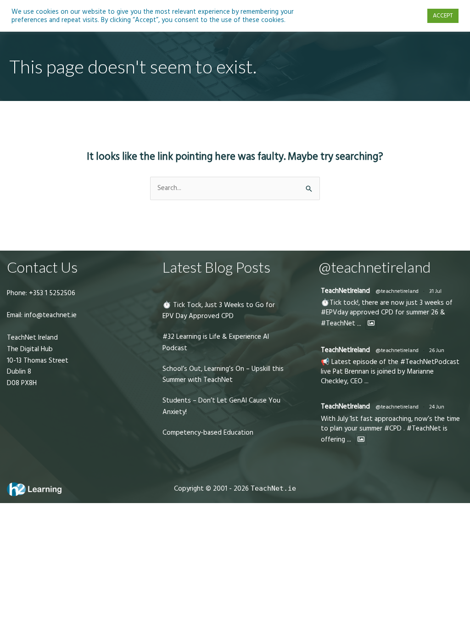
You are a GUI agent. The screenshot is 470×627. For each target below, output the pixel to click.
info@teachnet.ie (49, 315)
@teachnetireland (397, 291)
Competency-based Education (207, 432)
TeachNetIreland (345, 291)
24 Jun (436, 407)
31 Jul (435, 291)
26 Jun (436, 350)
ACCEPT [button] (443, 15)
